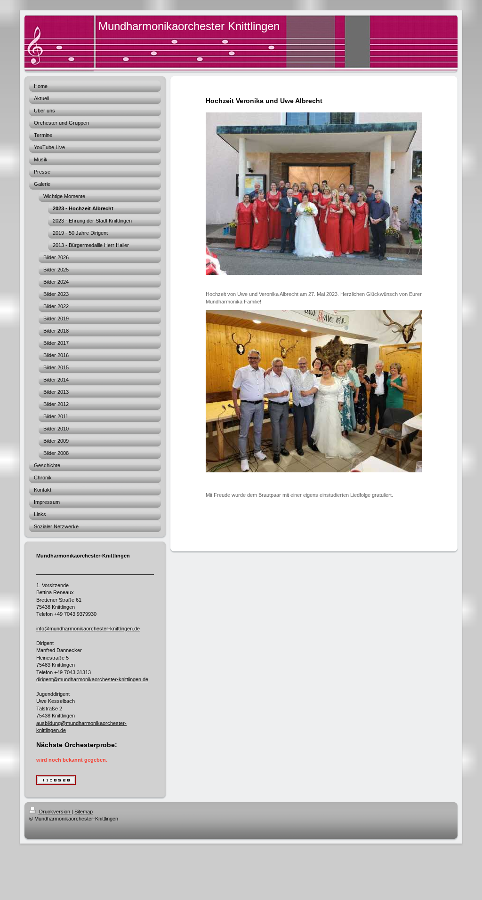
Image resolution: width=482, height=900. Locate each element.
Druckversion (55, 811)
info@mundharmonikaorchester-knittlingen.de (88, 628)
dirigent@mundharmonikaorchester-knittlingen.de (92, 679)
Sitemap (83, 811)
